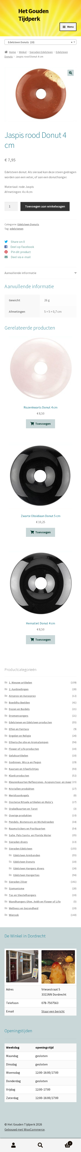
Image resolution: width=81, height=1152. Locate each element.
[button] (70, 73)
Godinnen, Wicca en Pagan (25, 762)
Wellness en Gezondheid (23, 908)
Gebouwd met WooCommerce (25, 1129)
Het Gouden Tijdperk (33, 15)
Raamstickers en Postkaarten (27, 828)
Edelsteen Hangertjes (26, 875)
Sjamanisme (16, 888)
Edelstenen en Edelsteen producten (30, 722)
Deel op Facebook (22, 247)
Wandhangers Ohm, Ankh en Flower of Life (35, 901)
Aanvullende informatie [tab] (20, 273)
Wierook (14, 915)
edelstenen (16, 228)
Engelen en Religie (20, 735)
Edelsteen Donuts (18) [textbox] (39, 42)
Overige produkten (20, 815)
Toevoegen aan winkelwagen (45, 206)
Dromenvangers (18, 715)
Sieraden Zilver (18, 881)
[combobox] (41, 42)
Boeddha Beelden (19, 702)
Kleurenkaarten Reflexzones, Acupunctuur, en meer (40, 782)
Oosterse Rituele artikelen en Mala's (31, 802)
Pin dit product (21, 252)
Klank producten (19, 775)
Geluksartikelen (18, 755)
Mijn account (13, 1145)
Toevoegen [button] (43, 424)
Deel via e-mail (21, 257)
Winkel (23, 52)
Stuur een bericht (53, 1011)
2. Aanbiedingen (19, 689)
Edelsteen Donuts (28, 224)
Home (12, 52)
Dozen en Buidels (19, 709)
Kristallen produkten (21, 788)
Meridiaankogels (19, 795)
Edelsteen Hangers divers (28, 868)
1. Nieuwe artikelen (20, 682)
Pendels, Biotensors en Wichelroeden (31, 822)
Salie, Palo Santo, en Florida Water (30, 835)
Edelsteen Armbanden (26, 855)
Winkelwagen (62, 1142)
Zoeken (40, 1145)
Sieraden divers (18, 842)
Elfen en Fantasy (19, 729)
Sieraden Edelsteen (41, 52)
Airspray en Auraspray (22, 696)
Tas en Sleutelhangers (22, 895)
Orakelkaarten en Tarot (23, 808)
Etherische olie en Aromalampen (28, 742)
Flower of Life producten (24, 749)
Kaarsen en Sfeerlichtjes (24, 769)
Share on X (18, 242)
